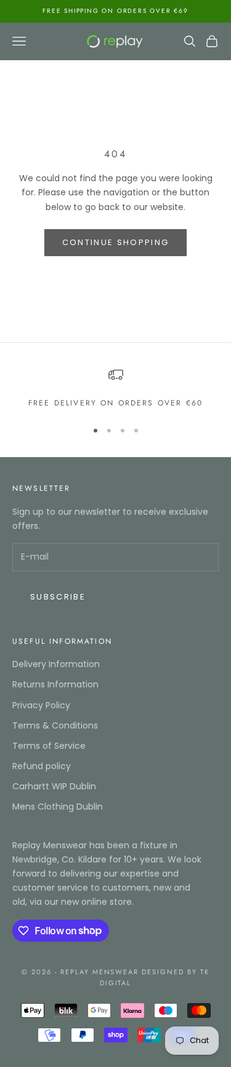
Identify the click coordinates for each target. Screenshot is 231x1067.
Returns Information (55, 684)
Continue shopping (115, 242)
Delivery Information (56, 664)
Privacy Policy (41, 705)
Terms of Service (49, 746)
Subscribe (58, 597)
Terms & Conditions (55, 725)
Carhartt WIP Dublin (54, 786)
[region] (115, 388)
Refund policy (41, 766)
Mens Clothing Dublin (57, 806)
